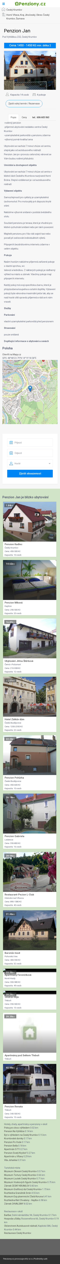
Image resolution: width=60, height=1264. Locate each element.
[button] (30, 388)
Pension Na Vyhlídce (14, 1131)
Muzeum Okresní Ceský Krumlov (20, 1171)
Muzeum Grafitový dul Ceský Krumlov (23, 1189)
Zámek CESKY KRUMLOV (16, 1185)
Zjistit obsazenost (30, 473)
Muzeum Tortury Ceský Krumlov (20, 1175)
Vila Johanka (10, 1160)
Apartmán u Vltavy (13, 1156)
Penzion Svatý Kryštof (15, 1153)
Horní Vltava (12, 14)
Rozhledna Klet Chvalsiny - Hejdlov (21, 1200)
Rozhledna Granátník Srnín (17, 1193)
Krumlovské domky (13, 1138)
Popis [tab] (13, 117)
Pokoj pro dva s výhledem (17, 1127)
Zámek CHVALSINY (14, 1203)
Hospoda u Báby (12, 1218)
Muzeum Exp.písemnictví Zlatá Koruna (23, 1196)
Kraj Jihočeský (27, 14)
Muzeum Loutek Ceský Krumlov (20, 1178)
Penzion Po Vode (12, 1142)
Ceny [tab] (24, 117)
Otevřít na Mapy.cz (11, 354)
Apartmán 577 (11, 1149)
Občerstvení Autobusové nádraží (20, 1226)
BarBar (7, 1215)
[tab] (41, 117)
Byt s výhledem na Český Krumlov (21, 1135)
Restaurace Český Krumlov (17, 1233)
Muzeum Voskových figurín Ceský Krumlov (25, 1182)
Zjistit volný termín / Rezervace (24, 103)
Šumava (20, 18)
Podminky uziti (40, 1259)
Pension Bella (11, 1145)
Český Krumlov (14, 9)
